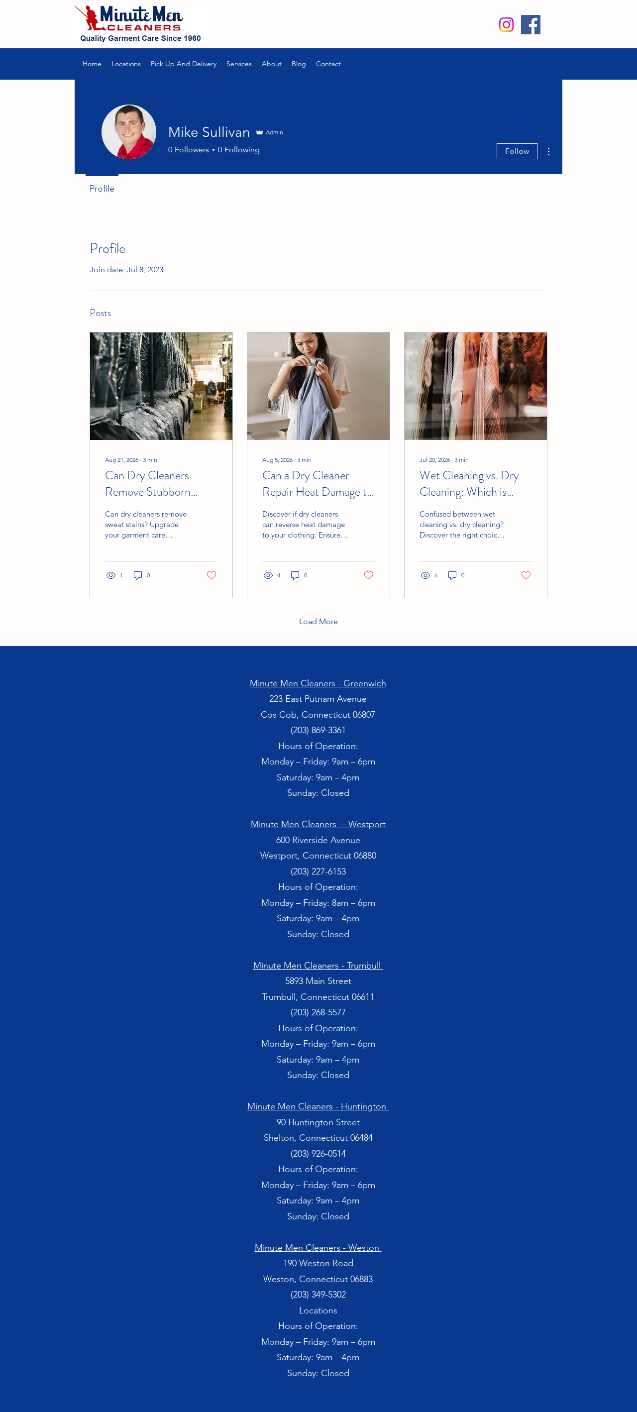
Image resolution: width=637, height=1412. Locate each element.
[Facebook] (530, 24)
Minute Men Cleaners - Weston (318, 1247)
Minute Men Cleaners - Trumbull (318, 965)
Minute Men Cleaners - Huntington (318, 1106)
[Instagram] (506, 24)
